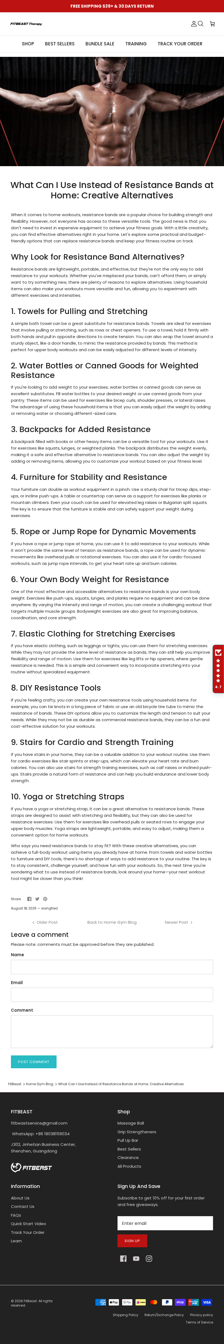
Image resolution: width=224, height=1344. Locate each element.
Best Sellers (129, 1149)
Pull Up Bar (127, 1140)
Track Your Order (28, 1232)
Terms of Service (199, 1322)
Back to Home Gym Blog (112, 922)
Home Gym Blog (39, 1084)
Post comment (33, 1061)
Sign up (132, 1240)
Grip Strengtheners (136, 1132)
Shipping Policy (125, 1315)
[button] (218, 669)
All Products (129, 1166)
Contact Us (22, 1206)
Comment (22, 1010)
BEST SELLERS (60, 43)
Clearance (128, 1157)
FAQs (16, 1215)
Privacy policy (201, 1315)
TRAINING (136, 43)
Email (17, 982)
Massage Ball (130, 1123)
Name (17, 955)
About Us (20, 1198)
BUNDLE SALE (100, 43)
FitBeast (14, 1084)
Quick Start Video (28, 1223)
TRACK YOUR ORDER (180, 43)
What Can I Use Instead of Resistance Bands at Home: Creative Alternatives (121, 1084)
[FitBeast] (26, 24)
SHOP (28, 43)
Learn (16, 1241)
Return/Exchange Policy (164, 1315)
